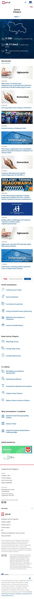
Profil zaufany (5, 527)
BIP (2, 530)
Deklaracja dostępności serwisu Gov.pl (13, 533)
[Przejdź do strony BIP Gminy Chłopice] (17, 279)
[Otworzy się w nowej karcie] (2, 502)
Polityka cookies (6, 522)
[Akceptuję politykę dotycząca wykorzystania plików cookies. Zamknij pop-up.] (29, 578)
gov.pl (7, 514)
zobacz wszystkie (5, 63)
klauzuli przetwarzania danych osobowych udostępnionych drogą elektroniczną (16, 593)
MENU (16, 17)
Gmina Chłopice (17, 10)
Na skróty (4, 508)
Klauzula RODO (6, 536)
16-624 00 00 (5, 491)
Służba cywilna (5, 524)
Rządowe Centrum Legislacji (9, 519)
